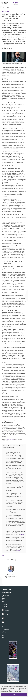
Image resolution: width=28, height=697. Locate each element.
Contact (4, 632)
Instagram (7, 614)
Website (18, 550)
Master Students (6, 593)
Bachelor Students (6, 592)
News (8, 7)
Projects (22, 534)
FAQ (3, 635)
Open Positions (5, 629)
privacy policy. (18, 691)
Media (3, 601)
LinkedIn (7, 610)
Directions (4, 634)
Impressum (4, 603)
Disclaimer (4, 604)
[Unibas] (6, 2)
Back (3, 555)
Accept (14, 694)
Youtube (6, 622)
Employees (4, 596)
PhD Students (5, 595)
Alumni (3, 598)
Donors (4, 599)
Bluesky (6, 618)
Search (3, 637)
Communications (10, 439)
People (3, 631)
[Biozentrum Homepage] (15, 3)
